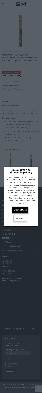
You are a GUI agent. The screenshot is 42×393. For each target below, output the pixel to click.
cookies (24, 177)
